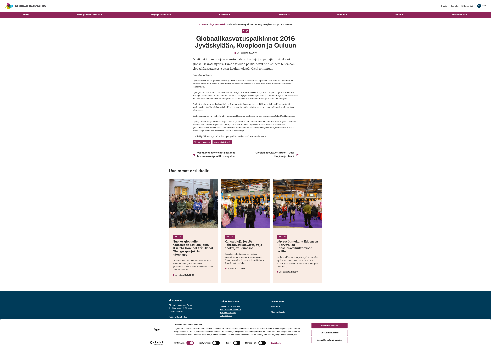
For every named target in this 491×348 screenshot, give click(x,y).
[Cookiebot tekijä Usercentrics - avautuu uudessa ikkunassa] (157, 343)
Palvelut (341, 14)
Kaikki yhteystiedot (178, 317)
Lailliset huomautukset (230, 306)
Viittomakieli (467, 6)
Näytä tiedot (275, 343)
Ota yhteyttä (226, 315)
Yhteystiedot (458, 14)
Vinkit (398, 14)
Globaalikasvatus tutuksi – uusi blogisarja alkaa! (274, 154)
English (444, 6)
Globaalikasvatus (202, 142)
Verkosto (223, 14)
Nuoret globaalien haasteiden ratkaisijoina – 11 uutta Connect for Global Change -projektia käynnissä (193, 248)
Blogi (245, 30)
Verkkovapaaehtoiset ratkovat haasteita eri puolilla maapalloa (216, 154)
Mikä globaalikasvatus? (88, 14)
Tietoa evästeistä (228, 312)
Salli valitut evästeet (329, 333)
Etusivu (26, 14)
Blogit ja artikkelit (160, 14)
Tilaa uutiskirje (278, 312)
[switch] (216, 343)
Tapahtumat (283, 14)
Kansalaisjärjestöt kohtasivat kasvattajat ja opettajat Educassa (243, 245)
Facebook (275, 306)
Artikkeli (178, 236)
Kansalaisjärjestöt (222, 142)
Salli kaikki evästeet (329, 325)
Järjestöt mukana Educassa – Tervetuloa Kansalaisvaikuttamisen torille (297, 246)
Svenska (455, 6)
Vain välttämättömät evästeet (329, 340)
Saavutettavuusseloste (230, 309)
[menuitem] (26, 15)
